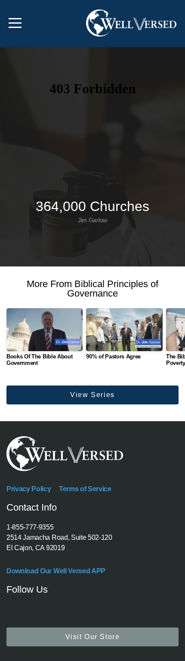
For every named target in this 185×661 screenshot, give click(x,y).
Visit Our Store (92, 636)
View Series (92, 394)
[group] (44, 340)
